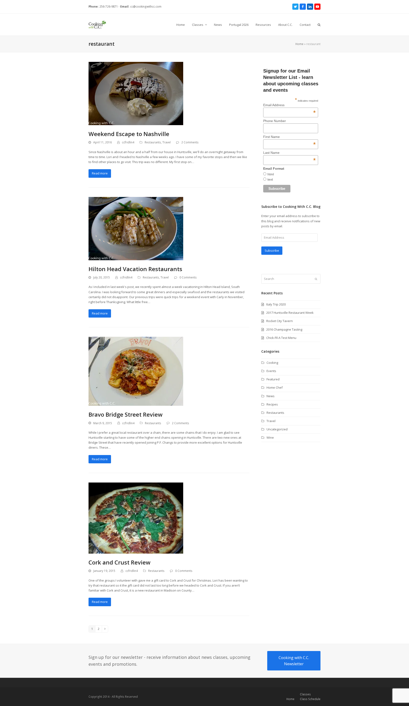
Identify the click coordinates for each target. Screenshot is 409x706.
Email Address (289, 105)
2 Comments (190, 142)
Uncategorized (277, 429)
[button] (319, 25)
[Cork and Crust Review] (136, 517)
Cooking (272, 362)
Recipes (272, 404)
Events (271, 371)
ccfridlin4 (128, 142)
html (270, 174)
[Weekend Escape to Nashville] (136, 93)
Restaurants (153, 142)
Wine (270, 437)
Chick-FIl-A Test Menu (281, 338)
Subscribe (272, 250)
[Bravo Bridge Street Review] (136, 371)
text (270, 179)
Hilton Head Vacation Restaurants (135, 269)
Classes (305, 694)
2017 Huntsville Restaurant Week (290, 312)
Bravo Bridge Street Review (126, 414)
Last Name (289, 153)
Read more (100, 173)
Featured (273, 379)
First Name (289, 137)
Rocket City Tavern (279, 321)
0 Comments (188, 277)
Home (299, 44)
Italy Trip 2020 (276, 304)
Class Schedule (310, 699)
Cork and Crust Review (120, 562)
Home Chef (275, 387)
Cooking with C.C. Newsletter (294, 660)
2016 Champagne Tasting (284, 329)
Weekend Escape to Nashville (129, 134)
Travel (166, 142)
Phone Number (274, 121)
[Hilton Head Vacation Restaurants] (136, 228)
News (271, 396)
